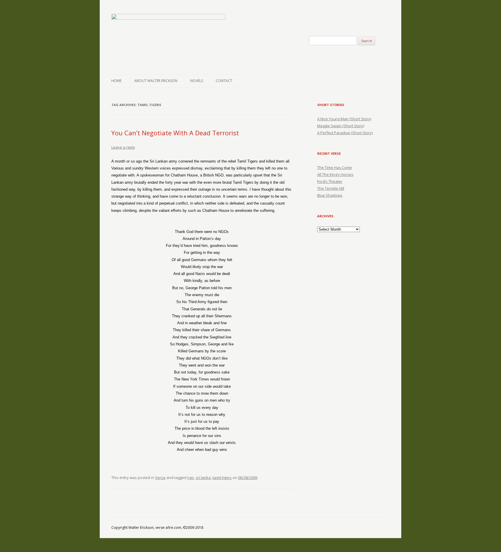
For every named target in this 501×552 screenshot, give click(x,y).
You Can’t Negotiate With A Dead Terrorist (175, 132)
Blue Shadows (329, 195)
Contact (224, 80)
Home (116, 80)
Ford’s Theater (329, 181)
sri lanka (203, 477)
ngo (190, 477)
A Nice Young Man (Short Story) (344, 118)
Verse (160, 477)
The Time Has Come (334, 167)
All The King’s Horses (335, 174)
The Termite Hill (330, 188)
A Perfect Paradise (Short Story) (345, 132)
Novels (196, 80)
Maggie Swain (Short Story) (340, 125)
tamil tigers (222, 477)
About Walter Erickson (155, 80)
